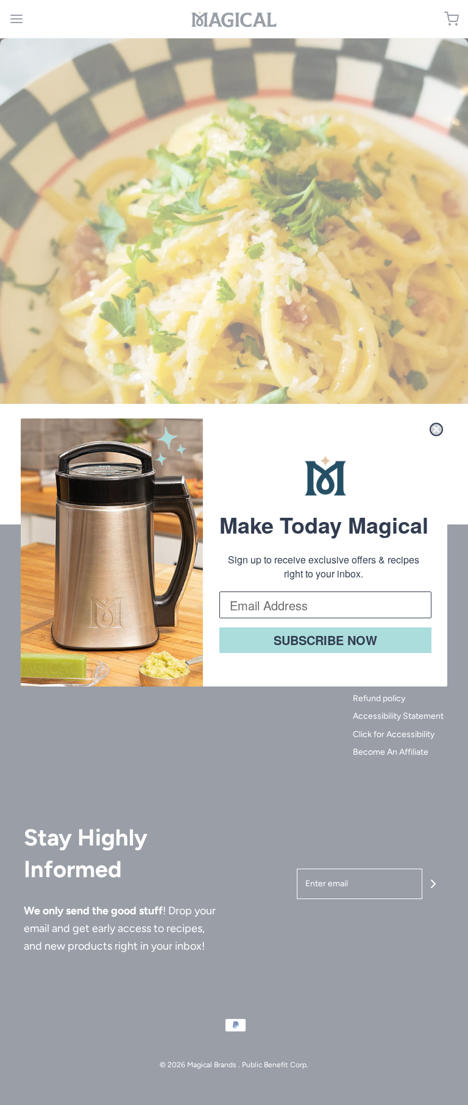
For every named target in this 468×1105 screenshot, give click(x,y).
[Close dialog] (436, 429)
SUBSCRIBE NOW (325, 640)
